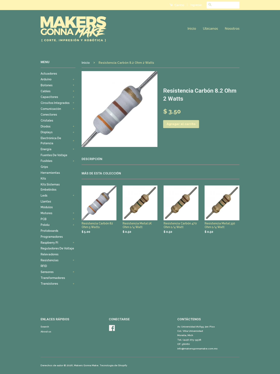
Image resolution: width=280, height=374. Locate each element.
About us (46, 331)
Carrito (179, 5)
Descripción (92, 159)
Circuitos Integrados (55, 103)
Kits (43, 178)
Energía (46, 149)
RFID (44, 266)
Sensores (47, 272)
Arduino (46, 79)
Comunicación (51, 108)
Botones (46, 85)
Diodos (45, 126)
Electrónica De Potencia (51, 140)
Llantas (46, 201)
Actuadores (49, 73)
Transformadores (53, 278)
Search (45, 326)
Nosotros (232, 29)
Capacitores (49, 97)
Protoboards (49, 230)
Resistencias (49, 260)
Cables (45, 91)
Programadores (52, 236)
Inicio (192, 29)
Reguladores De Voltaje (57, 248)
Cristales (47, 120)
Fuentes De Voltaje (54, 155)
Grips (44, 166)
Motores (46, 213)
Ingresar (196, 5)
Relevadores (49, 254)
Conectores (49, 114)
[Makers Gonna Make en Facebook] (112, 329)
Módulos (47, 207)
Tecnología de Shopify (113, 365)
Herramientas (50, 172)
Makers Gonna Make (86, 365)
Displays (46, 132)
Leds (44, 195)
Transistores (49, 283)
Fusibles (46, 161)
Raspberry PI (49, 242)
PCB (44, 219)
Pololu (45, 224)
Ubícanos (210, 29)
